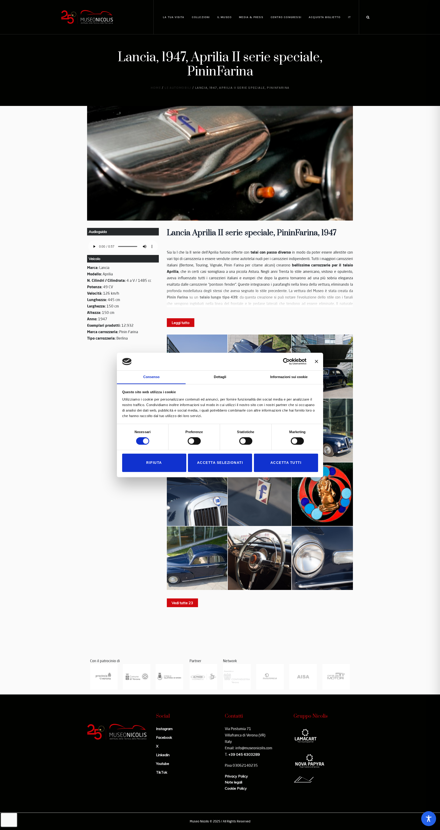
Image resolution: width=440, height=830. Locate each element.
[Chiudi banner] (316, 361)
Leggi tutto (181, 322)
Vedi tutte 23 (182, 602)
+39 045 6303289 (244, 754)
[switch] (194, 441)
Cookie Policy (236, 788)
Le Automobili (178, 88)
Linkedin (163, 755)
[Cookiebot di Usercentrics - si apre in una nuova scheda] (286, 361)
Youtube (162, 763)
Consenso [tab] (151, 377)
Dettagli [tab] (220, 377)
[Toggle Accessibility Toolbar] (429, 819)
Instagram (164, 728)
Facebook (164, 737)
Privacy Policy (236, 776)
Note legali (233, 782)
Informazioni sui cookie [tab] (289, 377)
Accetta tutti (286, 463)
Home (156, 88)
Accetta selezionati (220, 463)
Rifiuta (154, 463)
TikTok (161, 772)
